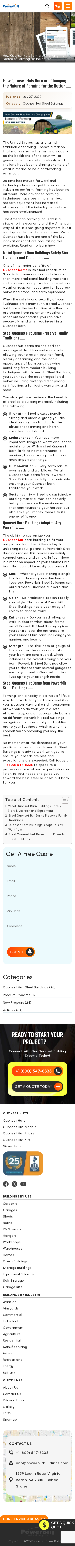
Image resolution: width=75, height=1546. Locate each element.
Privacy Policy (14, 1400)
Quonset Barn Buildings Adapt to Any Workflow (35, 827)
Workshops (12, 1242)
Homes (8, 1255)
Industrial (10, 1321)
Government (13, 1327)
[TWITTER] (14, 1184)
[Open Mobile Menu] (68, 6)
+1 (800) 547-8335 (32, 1452)
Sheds (8, 1216)
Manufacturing (15, 1347)
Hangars (10, 1236)
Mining (8, 1353)
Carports (10, 1204)
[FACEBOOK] (6, 1184)
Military (9, 1372)
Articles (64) (12, 1010)
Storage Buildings (17, 1268)
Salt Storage (13, 1280)
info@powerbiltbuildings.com (42, 1463)
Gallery (9, 1407)
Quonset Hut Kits (17, 1140)
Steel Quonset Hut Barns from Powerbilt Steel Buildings (38, 837)
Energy (8, 1366)
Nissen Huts (12, 1146)
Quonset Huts (14, 1120)
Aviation (9, 1302)
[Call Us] (58, 6)
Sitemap (10, 1419)
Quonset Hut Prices (18, 1133)
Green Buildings (15, 1261)
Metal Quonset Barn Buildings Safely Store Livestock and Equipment (34, 808)
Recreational (13, 1360)
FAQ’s (7, 1413)
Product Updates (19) (20, 995)
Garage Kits (12, 1287)
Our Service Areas (21, 1519)
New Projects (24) (17, 1002)
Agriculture (12, 1334)
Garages (10, 1210)
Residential (12, 1340)
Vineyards (11, 1308)
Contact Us (12, 1394)
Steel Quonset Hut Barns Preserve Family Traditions (38, 818)
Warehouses (13, 1248)
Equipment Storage (19, 1274)
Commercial (12, 1315)
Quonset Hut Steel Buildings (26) (29, 987)
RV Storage (12, 1229)
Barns (7, 1223)
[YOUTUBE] (23, 1184)
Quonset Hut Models (19, 1127)
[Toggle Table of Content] (63, 800)
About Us (10, 1387)
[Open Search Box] (47, 6)
